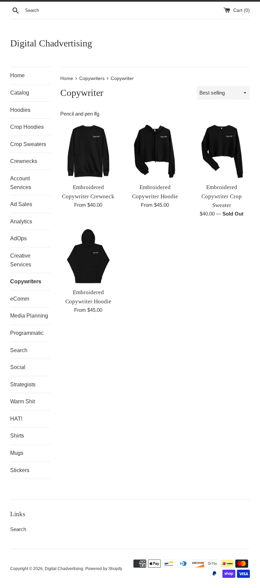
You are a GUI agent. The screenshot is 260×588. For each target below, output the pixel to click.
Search (18, 350)
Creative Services (20, 260)
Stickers (19, 470)
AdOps (18, 238)
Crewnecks (23, 161)
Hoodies (20, 110)
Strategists (23, 384)
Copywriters (25, 281)
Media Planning (29, 316)
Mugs (16, 453)
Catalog (19, 93)
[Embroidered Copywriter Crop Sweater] (221, 151)
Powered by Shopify (103, 568)
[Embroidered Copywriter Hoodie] (155, 151)
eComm (19, 299)
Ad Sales (21, 204)
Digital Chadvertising (51, 43)
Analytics (21, 221)
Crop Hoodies (27, 127)
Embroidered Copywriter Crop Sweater (221, 196)
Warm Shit (22, 401)
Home (17, 75)
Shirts (17, 436)
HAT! (16, 419)
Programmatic (27, 333)
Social (17, 367)
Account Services (20, 183)
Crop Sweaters (28, 144)
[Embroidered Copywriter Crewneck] (88, 151)
